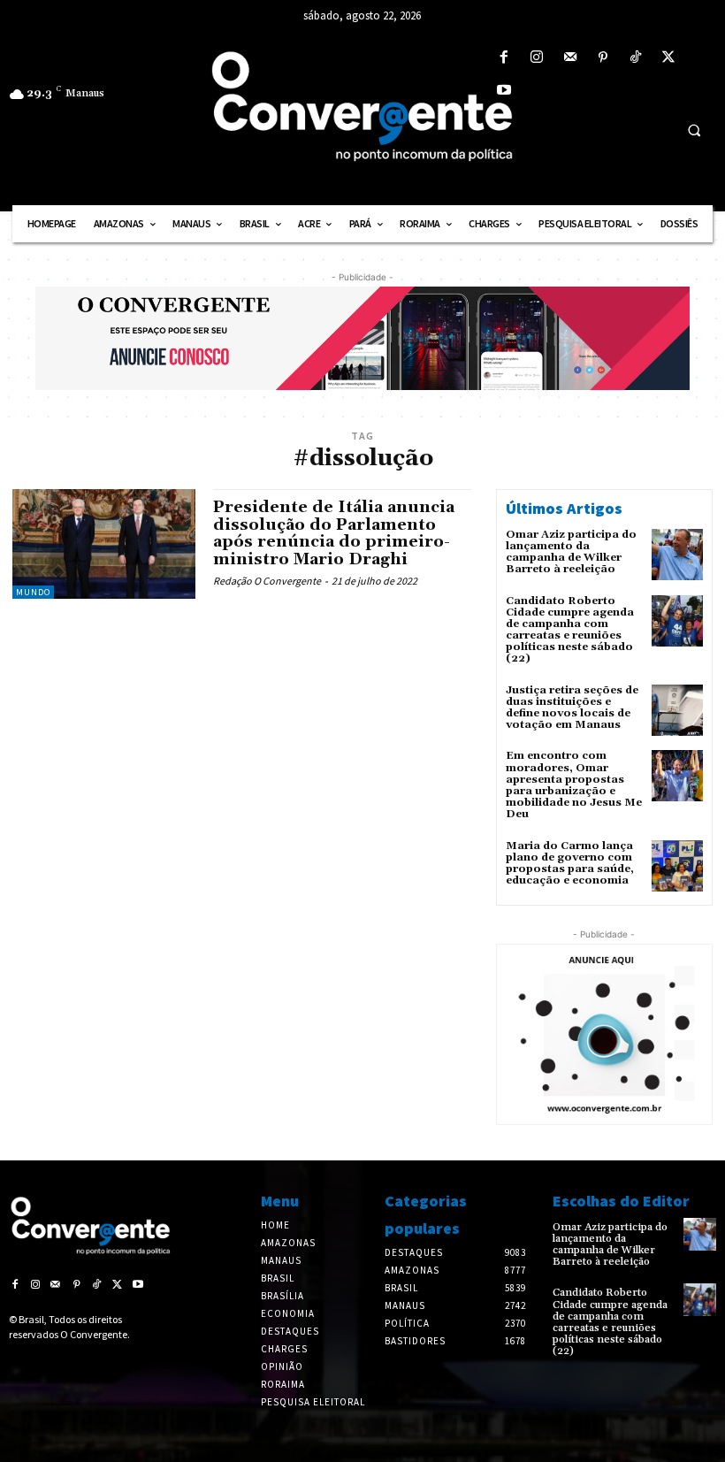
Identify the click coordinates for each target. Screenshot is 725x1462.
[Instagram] (537, 58)
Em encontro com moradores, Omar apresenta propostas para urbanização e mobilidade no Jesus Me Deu (574, 785)
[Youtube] (504, 91)
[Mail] (570, 58)
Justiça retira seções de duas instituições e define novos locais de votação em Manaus (572, 708)
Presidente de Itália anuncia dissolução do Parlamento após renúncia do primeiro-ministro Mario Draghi (333, 533)
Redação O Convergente (267, 580)
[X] (669, 58)
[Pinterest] (602, 58)
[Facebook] (504, 58)
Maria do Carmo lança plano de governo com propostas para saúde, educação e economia (570, 863)
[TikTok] (635, 58)
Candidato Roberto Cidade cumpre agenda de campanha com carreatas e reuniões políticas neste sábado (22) (570, 630)
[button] (694, 130)
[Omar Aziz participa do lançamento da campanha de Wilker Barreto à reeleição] (677, 554)
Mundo (33, 592)
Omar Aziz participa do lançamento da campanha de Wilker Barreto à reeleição (571, 552)
